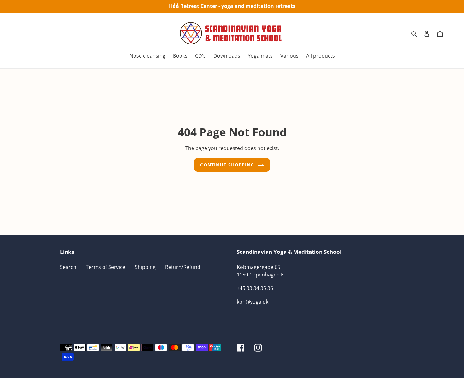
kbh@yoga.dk (252, 301)
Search (68, 267)
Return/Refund (182, 267)
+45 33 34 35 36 (255, 288)
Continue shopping (227, 165)
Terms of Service (105, 267)
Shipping (145, 267)
